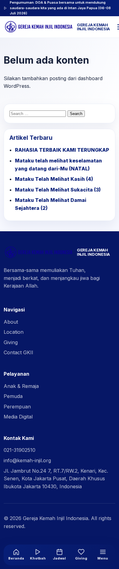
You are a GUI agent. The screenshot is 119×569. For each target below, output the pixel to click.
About (11, 322)
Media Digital (18, 417)
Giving (11, 342)
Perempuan (17, 407)
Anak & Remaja (21, 386)
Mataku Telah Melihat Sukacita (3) (58, 190)
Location (13, 332)
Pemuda (13, 396)
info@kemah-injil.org (27, 460)
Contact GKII (18, 352)
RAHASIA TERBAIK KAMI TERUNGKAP (62, 150)
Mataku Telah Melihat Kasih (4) (54, 179)
